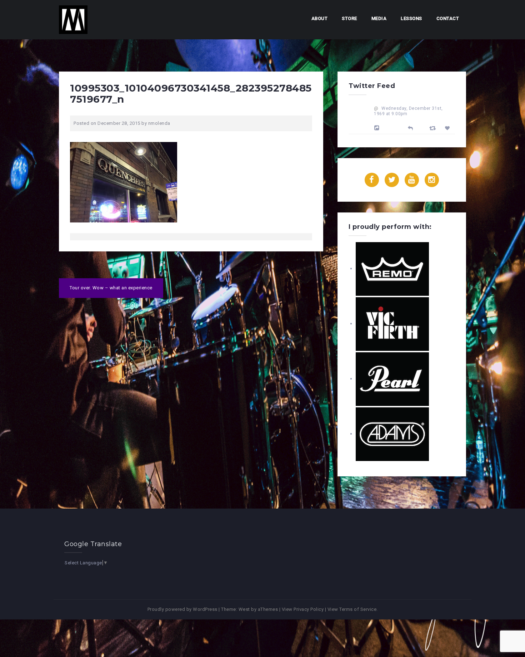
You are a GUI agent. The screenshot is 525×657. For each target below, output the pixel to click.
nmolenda (159, 123)
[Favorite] (448, 128)
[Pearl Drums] (392, 378)
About (319, 18)
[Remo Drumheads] (392, 268)
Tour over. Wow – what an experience (111, 287)
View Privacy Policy (303, 609)
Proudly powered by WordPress (183, 609)
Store (349, 18)
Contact (447, 18)
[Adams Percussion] (392, 433)
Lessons (411, 18)
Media (379, 18)
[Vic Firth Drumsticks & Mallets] (392, 323)
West (244, 609)
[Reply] (410, 127)
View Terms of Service (352, 609)
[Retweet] (433, 128)
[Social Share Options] (378, 128)
